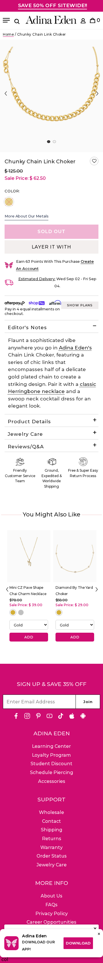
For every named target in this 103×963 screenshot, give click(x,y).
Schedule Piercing (51, 772)
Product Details (29, 421)
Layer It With (51, 247)
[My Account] (83, 22)
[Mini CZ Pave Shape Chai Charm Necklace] (28, 556)
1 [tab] (48, 141)
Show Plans (80, 305)
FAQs (51, 904)
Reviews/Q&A (26, 446)
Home (8, 34)
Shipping (51, 829)
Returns (51, 838)
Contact (51, 821)
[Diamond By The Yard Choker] (74, 556)
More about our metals (26, 216)
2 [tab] (54, 141)
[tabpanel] (51, 96)
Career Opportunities (51, 922)
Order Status (52, 856)
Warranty (51, 847)
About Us (51, 896)
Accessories (51, 781)
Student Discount (51, 763)
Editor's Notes (27, 327)
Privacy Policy (51, 913)
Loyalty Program (51, 755)
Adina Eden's (75, 348)
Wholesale (51, 812)
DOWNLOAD (78, 943)
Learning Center (51, 746)
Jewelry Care (25, 434)
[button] (94, 161)
